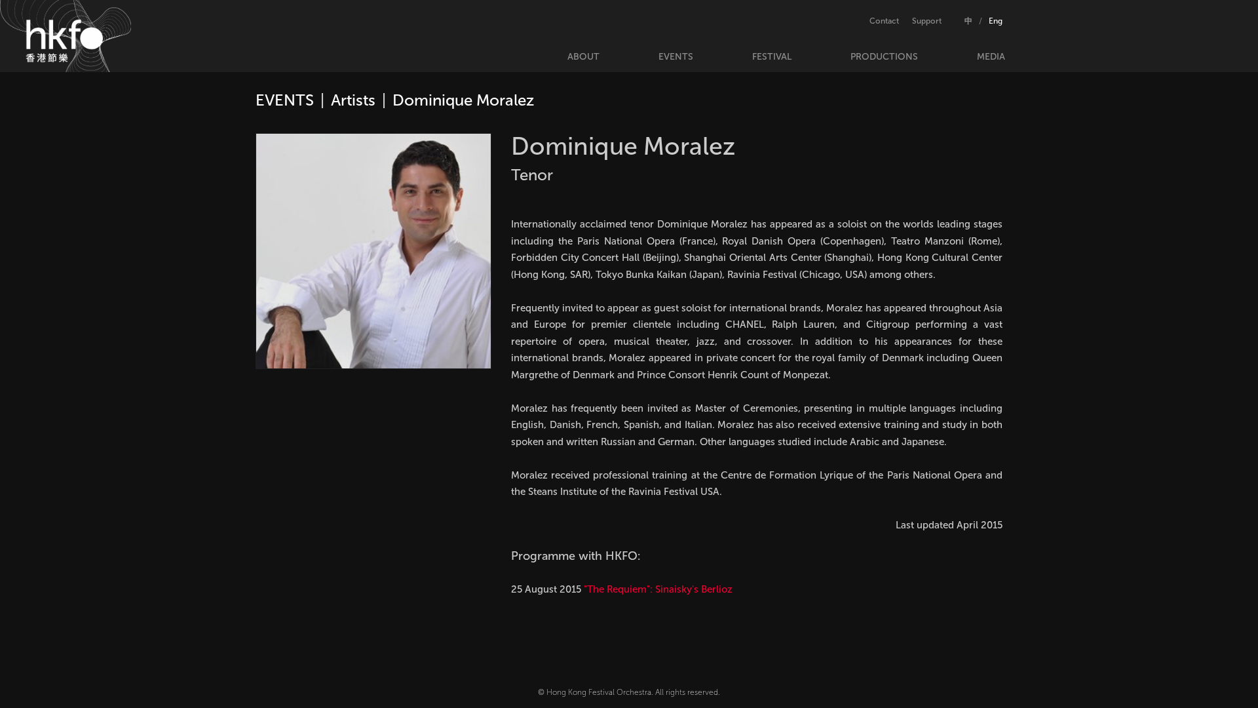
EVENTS (675, 56)
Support (927, 21)
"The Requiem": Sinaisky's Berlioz (658, 589)
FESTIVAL (771, 56)
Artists (353, 99)
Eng (995, 21)
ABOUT (583, 56)
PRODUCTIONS (884, 56)
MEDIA (991, 56)
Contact (884, 21)
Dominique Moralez (463, 99)
